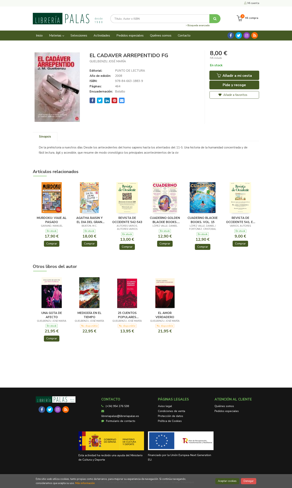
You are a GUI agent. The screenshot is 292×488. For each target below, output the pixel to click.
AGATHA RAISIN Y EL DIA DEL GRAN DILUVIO (89, 220)
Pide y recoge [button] (234, 85)
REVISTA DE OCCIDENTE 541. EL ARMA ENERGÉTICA (240, 220)
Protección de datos (170, 416)
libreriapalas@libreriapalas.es (120, 416)
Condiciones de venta (171, 411)
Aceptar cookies (227, 481)
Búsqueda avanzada (198, 25)
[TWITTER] (238, 35)
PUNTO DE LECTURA (130, 71)
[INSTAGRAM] (246, 35)
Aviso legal (165, 406)
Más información (85, 483)
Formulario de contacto (120, 421)
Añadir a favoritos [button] (234, 95)
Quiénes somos (224, 406)
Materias (55, 35)
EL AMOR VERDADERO (165, 315)
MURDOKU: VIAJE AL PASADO (52, 220)
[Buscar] (214, 18)
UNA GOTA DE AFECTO (51, 315)
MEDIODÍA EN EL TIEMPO (89, 315)
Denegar (249, 481)
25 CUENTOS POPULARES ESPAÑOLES (127, 315)
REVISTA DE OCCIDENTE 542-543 (127, 220)
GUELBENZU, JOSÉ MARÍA (108, 61)
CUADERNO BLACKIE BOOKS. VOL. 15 (203, 220)
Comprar (51, 243)
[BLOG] (254, 35)
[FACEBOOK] (230, 35)
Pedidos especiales (227, 411)
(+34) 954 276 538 (117, 406)
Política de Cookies (170, 421)
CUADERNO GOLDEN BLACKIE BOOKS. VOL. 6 (165, 220)
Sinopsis (45, 137)
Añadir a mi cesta (236, 75)
